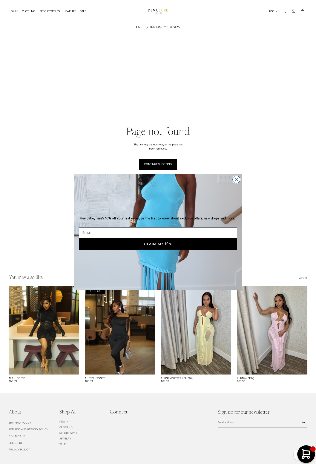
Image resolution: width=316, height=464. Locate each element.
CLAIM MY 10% (158, 243)
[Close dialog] (236, 179)
